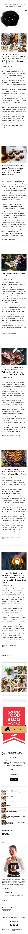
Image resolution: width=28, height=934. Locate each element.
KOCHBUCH (20, 6)
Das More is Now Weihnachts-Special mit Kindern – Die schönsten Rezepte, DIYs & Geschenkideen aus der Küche (13, 58)
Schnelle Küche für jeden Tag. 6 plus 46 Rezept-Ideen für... (16, 792)
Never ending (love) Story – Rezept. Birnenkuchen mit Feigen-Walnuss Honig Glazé (13, 472)
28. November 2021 (5, 239)
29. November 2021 (10, 808)
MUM (2, 133)
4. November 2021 (4, 435)
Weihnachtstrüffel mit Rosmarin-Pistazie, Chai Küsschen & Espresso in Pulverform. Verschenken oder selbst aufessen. (13, 170)
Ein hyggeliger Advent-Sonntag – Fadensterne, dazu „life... (15, 817)
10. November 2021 (5, 333)
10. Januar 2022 (9, 790)
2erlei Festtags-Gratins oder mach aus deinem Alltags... (15, 823)
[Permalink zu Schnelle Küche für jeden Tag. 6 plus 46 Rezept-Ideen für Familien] (3, 792)
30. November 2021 (10, 802)
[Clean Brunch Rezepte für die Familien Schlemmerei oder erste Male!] (20, 685)
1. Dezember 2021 (4, 131)
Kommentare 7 (13, 239)
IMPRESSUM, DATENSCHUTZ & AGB (10, 4)
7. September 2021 (5, 537)
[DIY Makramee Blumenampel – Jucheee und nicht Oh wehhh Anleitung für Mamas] (7, 672)
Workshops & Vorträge (11, 6)
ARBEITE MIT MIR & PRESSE (17, 2)
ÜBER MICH (7, 2)
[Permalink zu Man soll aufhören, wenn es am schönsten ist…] (14, 270)
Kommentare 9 (13, 333)
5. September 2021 (5, 645)
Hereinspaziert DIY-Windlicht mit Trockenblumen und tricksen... (16, 811)
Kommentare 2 (13, 645)
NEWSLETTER (22, 4)
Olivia (11, 66)
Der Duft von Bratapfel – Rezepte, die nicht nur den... (16, 805)
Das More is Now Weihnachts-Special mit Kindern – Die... (15, 798)
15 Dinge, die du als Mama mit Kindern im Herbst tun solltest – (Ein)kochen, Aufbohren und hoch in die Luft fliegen (13, 577)
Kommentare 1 (12, 131)
